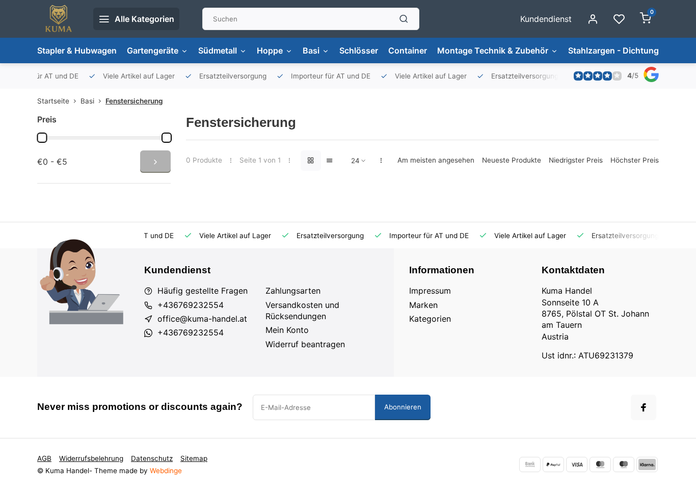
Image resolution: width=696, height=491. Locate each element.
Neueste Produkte (511, 160)
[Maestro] (623, 464)
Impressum (430, 291)
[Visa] (576, 464)
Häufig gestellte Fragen (202, 291)
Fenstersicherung (134, 101)
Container (407, 50)
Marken (423, 305)
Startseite (53, 101)
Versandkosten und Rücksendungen (302, 310)
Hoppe (270, 50)
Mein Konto (287, 330)
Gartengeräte (152, 50)
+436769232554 (190, 305)
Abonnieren (402, 407)
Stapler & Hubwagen (77, 50)
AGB (44, 458)
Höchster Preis (634, 160)
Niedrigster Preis (576, 160)
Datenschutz (152, 458)
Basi (311, 50)
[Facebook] (643, 407)
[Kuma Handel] (57, 19)
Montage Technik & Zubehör (492, 50)
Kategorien (430, 319)
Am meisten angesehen (435, 160)
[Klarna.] (647, 464)
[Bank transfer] (530, 464)
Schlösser (358, 50)
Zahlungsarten (292, 291)
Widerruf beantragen (305, 344)
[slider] (42, 138)
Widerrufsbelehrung (91, 458)
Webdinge (166, 471)
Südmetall (217, 50)
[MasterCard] (600, 464)
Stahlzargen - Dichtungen (618, 50)
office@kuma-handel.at (202, 319)
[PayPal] (553, 464)
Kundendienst (546, 19)
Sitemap (193, 458)
